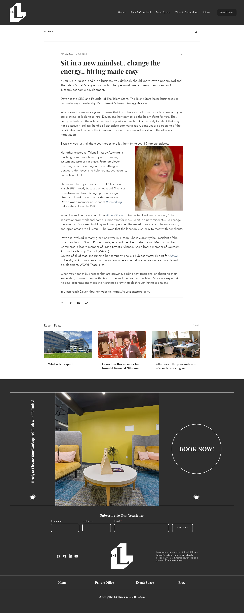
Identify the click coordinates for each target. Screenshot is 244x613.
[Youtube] (76, 556)
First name (56, 521)
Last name (88, 521)
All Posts (49, 31)
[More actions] (181, 54)
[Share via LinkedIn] (78, 302)
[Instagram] (59, 556)
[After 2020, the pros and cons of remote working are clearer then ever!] (176, 344)
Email (117, 521)
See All (196, 325)
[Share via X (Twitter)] (70, 302)
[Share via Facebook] (62, 302)
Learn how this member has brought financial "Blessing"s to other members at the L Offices (122, 366)
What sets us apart (60, 364)
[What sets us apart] (68, 344)
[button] (227, 12)
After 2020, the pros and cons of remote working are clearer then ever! (176, 366)
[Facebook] (65, 556)
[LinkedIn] (70, 556)
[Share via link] (86, 302)
